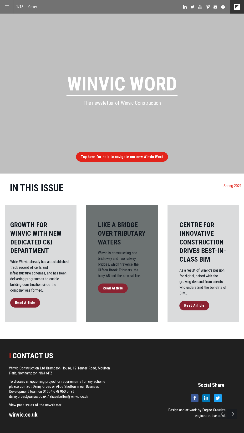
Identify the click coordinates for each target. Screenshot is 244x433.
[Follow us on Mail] (215, 7)
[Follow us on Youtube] (200, 7)
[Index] (7, 7)
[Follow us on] (223, 7)
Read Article (25, 302)
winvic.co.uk (23, 414)
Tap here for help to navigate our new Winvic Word (122, 156)
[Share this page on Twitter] (218, 398)
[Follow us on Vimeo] (207, 7)
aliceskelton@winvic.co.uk (69, 396)
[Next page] (232, 414)
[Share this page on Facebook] (195, 398)
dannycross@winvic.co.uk (27, 396)
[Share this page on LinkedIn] (206, 398)
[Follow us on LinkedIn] (185, 7)
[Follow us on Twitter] (192, 7)
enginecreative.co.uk (210, 415)
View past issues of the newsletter (35, 405)
